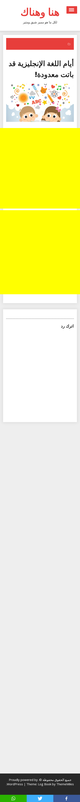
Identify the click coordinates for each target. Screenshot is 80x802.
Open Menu (71, 10)
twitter (40, 798)
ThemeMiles (65, 784)
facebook (66, 798)
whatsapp (13, 798)
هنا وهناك (40, 12)
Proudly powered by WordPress (22, 782)
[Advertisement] (40, 168)
